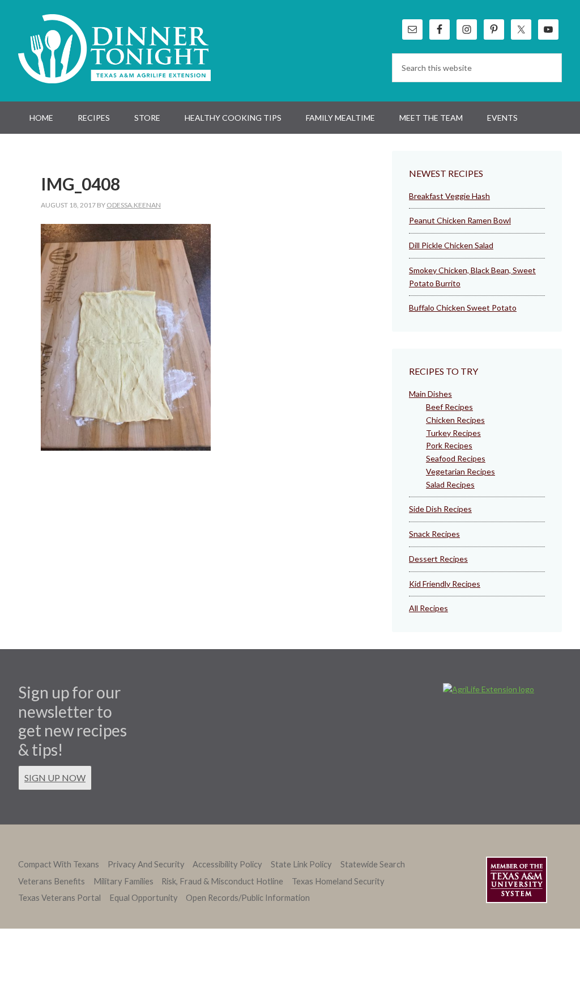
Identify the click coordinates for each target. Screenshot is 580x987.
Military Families (123, 881)
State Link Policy (301, 864)
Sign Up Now (55, 777)
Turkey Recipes (453, 433)
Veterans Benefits (51, 881)
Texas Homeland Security (338, 881)
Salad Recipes (450, 484)
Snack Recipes (434, 534)
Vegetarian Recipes (460, 471)
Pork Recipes (449, 445)
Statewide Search (372, 864)
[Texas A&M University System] (516, 882)
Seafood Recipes (455, 458)
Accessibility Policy (227, 864)
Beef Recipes (449, 407)
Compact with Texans (58, 864)
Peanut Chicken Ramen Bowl (460, 220)
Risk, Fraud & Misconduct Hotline (222, 881)
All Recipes (428, 608)
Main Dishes (430, 394)
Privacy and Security (146, 864)
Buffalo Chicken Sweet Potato (463, 307)
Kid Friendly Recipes (444, 583)
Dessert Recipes (438, 559)
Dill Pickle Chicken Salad (451, 245)
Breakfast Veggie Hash (449, 196)
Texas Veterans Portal (59, 898)
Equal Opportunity (143, 898)
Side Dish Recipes (440, 509)
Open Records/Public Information (248, 898)
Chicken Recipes (455, 420)
